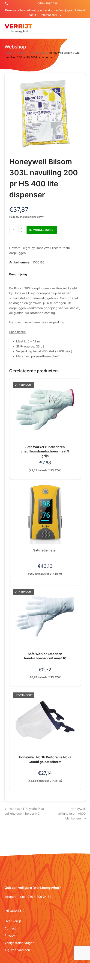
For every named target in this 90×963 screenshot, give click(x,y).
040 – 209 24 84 (48, 3)
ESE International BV (48, 15)
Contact (10, 928)
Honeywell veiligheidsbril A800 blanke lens (71, 813)
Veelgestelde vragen (19, 943)
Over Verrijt (13, 921)
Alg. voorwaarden (17, 950)
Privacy (10, 935)
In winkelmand (41, 230)
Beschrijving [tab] (18, 274)
